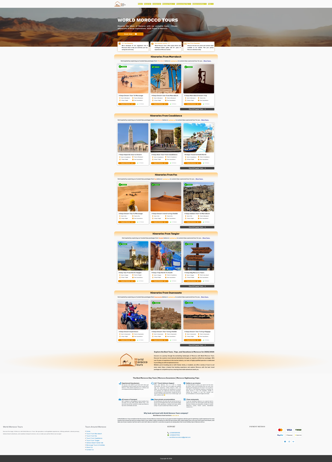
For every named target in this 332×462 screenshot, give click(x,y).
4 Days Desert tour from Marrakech (165, 95)
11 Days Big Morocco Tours (194, 273)
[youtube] (293, 441)
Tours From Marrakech (94, 434)
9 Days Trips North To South (162, 273)
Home (140, 4)
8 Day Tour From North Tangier (130, 273)
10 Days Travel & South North (195, 155)
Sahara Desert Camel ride (94, 443)
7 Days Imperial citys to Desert (130, 155)
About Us (147, 4)
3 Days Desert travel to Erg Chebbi (165, 214)
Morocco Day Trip (182, 4)
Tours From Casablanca (94, 438)
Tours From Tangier (93, 440)
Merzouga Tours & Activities (95, 445)
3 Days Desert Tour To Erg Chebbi (164, 332)
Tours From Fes (91, 436)
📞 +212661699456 (173, 433)
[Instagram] (289, 441)
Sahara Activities (198, 4)
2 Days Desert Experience (128, 332)
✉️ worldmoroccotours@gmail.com (178, 437)
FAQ (209, 4)
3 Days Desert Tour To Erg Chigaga (197, 332)
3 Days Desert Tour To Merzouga (131, 95)
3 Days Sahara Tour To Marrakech (197, 214)
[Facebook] (285, 441)
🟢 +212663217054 (173, 435)
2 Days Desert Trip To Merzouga (131, 214)
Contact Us (156, 4)
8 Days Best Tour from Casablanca (164, 155)
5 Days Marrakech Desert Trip (195, 95)
